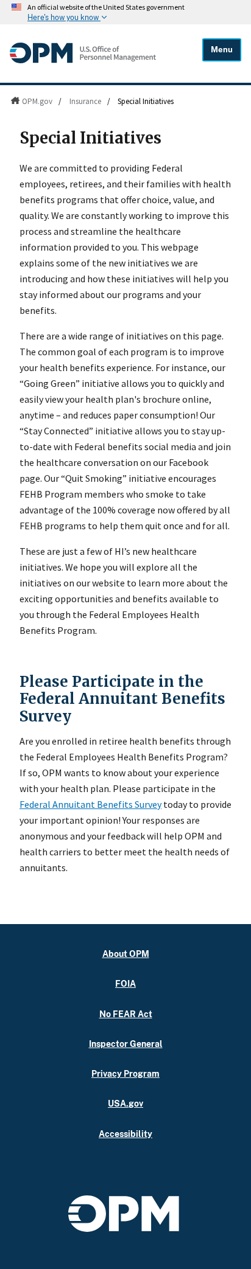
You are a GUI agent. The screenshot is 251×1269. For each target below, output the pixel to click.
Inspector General (126, 1043)
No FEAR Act (125, 1014)
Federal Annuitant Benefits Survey (90, 804)
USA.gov (125, 1103)
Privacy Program (125, 1073)
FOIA (125, 983)
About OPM (125, 953)
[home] (83, 60)
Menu (222, 49)
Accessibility (125, 1133)
